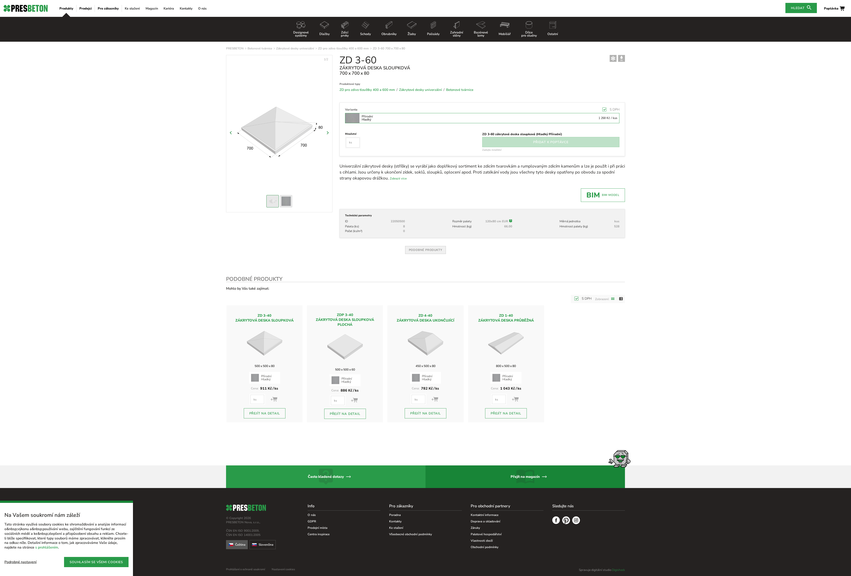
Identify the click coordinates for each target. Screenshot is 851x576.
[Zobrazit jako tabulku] (621, 299)
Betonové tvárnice (260, 48)
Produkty (66, 8)
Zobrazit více (398, 178)
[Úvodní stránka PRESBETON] (26, 8)
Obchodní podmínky (484, 547)
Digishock (618, 570)
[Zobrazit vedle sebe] (613, 299)
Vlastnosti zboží (482, 541)
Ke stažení (132, 8)
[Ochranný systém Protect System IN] (621, 58)
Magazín (152, 8)
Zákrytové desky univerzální (295, 48)
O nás (202, 8)
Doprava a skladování (485, 521)
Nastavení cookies (283, 569)
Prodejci (85, 8)
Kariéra (169, 8)
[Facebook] (556, 520)
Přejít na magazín (525, 476)
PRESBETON (235, 48)
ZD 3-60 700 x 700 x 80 (389, 48)
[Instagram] (576, 520)
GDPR (312, 521)
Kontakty (186, 8)
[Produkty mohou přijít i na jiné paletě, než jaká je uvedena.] (510, 221)
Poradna (395, 515)
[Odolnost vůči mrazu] (613, 58)
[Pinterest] (566, 520)
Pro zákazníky (108, 8)
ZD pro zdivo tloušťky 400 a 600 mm (343, 48)
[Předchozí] (231, 132)
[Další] (327, 132)
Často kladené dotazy (326, 476)
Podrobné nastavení (20, 562)
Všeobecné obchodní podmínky (410, 534)
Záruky (475, 528)
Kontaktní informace (484, 515)
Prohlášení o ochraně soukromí (245, 569)
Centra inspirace (319, 534)
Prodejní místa (317, 528)
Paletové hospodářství (486, 534)
